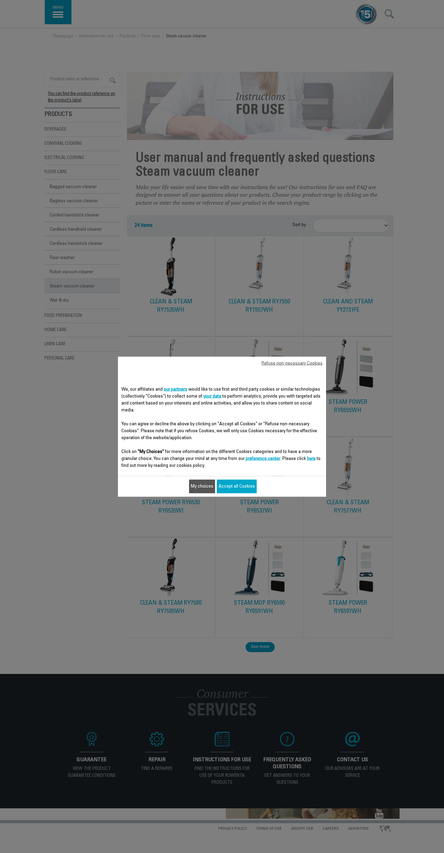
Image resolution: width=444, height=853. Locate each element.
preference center (263, 458)
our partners (175, 389)
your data (212, 396)
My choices (202, 486)
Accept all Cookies (237, 486)
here (311, 458)
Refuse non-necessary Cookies (292, 363)
